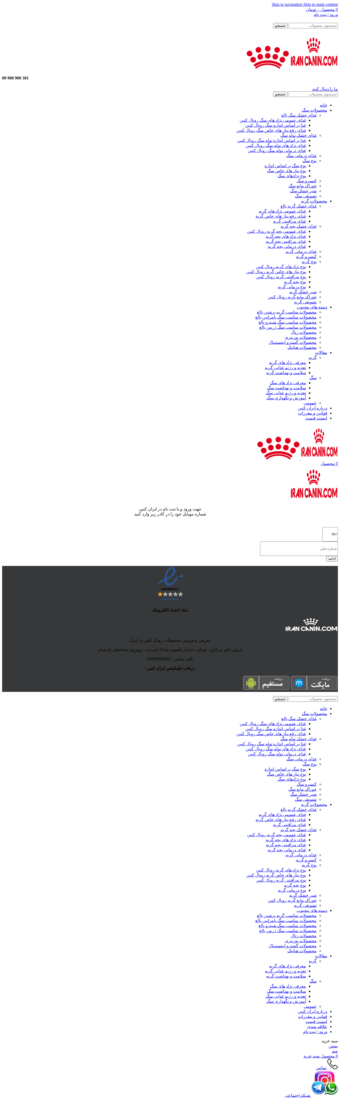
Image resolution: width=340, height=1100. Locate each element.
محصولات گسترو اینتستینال (293, 342)
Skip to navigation (287, 4)
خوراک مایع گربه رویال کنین (292, 297)
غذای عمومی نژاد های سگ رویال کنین (273, 120)
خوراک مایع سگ (302, 186)
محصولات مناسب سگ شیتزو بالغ (287, 322)
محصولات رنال (304, 332)
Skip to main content (320, 4)
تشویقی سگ (306, 196)
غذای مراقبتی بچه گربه (286, 241)
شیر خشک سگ (303, 191)
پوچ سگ (310, 160)
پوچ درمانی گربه (292, 287)
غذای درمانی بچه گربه (287, 246)
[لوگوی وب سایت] (313, 67)
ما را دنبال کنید (325, 89)
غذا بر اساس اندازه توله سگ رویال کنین (271, 140)
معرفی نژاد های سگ (288, 382)
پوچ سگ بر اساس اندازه (285, 165)
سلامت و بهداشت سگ (286, 388)
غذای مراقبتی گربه (289, 221)
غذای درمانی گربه (301, 251)
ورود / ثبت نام (315, 1031)
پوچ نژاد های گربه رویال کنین (281, 266)
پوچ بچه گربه (295, 282)
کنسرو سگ (307, 181)
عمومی (310, 403)
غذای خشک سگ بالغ (299, 115)
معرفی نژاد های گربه (287, 362)
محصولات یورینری (301, 337)
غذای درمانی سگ (301, 155)
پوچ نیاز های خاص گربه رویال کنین (276, 271)
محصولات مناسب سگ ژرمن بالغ (288, 327)
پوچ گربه (309, 261)
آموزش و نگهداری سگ (286, 398)
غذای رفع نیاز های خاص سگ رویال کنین (271, 130)
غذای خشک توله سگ (298, 135)
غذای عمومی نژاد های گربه (282, 211)
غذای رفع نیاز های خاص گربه (281, 216)
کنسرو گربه (306, 256)
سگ (313, 377)
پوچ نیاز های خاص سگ (286, 170)
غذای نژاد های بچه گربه (286, 236)
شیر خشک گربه (303, 292)
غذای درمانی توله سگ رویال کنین (277, 150)
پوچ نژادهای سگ (292, 176)
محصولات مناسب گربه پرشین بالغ (287, 312)
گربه (313, 357)
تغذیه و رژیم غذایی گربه (285, 367)
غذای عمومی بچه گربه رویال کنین (276, 231)
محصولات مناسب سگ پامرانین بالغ (286, 317)
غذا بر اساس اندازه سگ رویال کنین (275, 125)
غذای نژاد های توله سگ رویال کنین (276, 145)
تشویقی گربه (305, 302)
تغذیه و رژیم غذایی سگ (286, 393)
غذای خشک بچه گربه (298, 226)
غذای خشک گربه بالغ (298, 206)
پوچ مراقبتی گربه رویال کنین (281, 276)
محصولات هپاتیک (302, 347)
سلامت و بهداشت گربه (286, 372)
